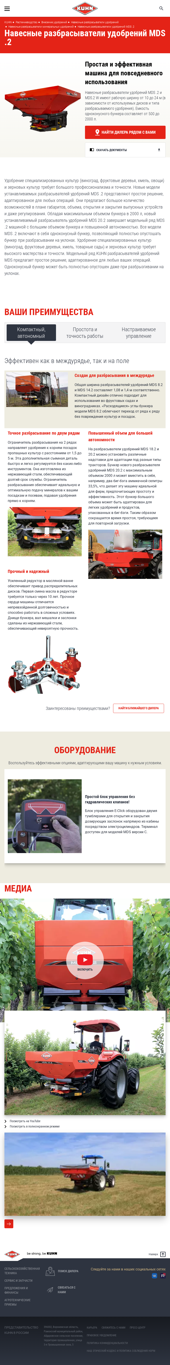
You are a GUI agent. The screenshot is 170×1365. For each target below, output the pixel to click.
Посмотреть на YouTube (25, 1121)
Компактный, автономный (31, 332)
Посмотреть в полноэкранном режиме (35, 1126)
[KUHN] (85, 8)
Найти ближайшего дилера (138, 708)
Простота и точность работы (84, 332)
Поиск (158, 8)
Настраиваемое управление (139, 332)
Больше (8, 1223)
